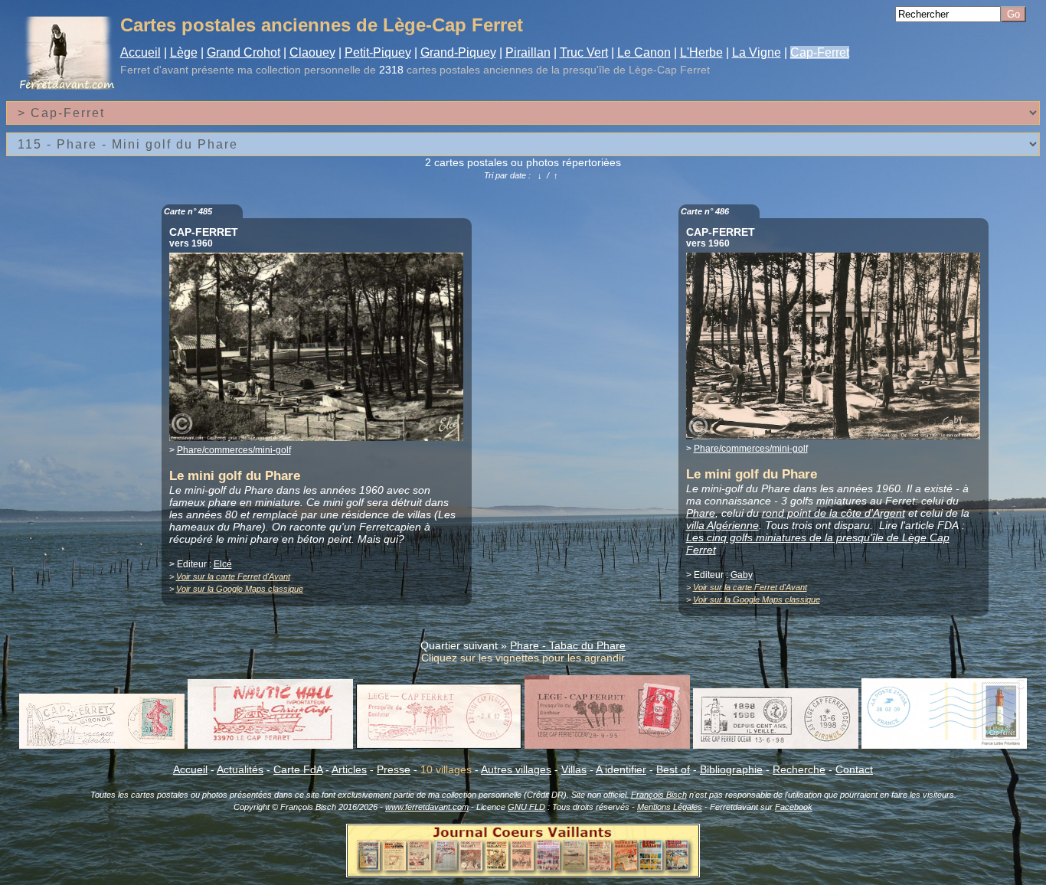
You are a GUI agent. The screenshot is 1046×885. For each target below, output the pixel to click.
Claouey (312, 52)
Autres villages (516, 769)
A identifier (621, 769)
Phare (700, 513)
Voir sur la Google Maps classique (239, 588)
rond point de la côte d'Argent (833, 513)
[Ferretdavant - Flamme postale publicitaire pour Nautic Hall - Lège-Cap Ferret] (270, 745)
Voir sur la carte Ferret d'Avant (233, 576)
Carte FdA (297, 769)
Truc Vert (584, 52)
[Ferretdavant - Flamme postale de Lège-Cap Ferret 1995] (607, 745)
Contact (854, 769)
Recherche (799, 769)
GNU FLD (526, 807)
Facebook (793, 807)
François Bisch (659, 794)
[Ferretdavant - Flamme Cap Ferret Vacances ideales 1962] (102, 745)
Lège (184, 52)
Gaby (742, 575)
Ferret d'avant (154, 70)
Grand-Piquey (458, 52)
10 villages (446, 769)
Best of (673, 769)
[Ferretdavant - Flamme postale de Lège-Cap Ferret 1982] (438, 745)
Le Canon (644, 52)
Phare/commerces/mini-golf (234, 450)
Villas (574, 769)
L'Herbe (701, 52)
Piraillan (528, 52)
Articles (349, 769)
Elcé (223, 564)
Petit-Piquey (378, 52)
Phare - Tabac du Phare (568, 645)
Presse (393, 769)
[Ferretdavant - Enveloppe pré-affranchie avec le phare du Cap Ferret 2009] (944, 745)
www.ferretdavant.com (427, 807)
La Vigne (756, 52)
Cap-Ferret (819, 52)
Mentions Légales (669, 807)
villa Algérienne (722, 525)
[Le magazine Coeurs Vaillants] (523, 873)
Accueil (140, 52)
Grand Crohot (243, 52)
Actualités (240, 769)
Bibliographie (731, 769)
